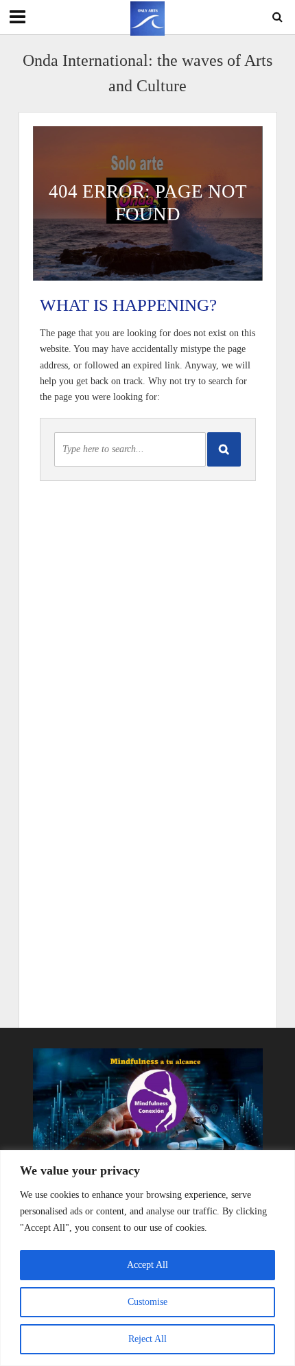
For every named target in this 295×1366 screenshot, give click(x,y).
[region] (147, 1258)
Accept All (147, 1265)
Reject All (147, 1339)
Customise (147, 1302)
